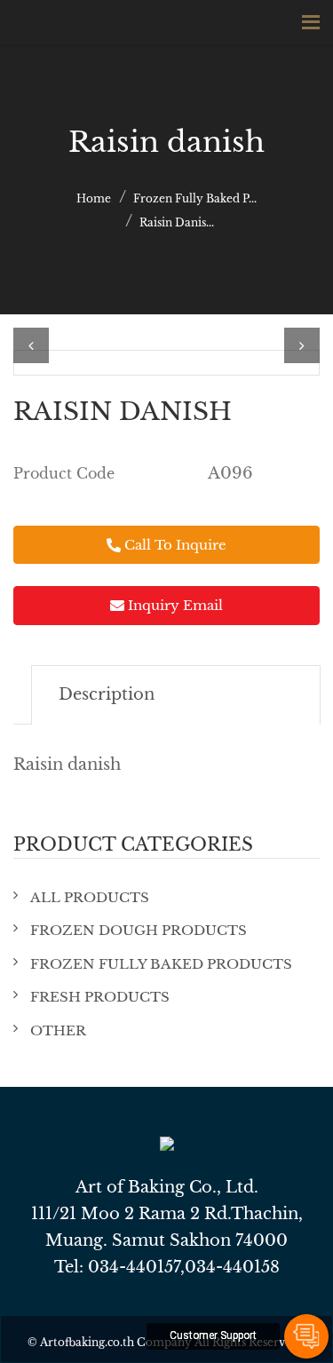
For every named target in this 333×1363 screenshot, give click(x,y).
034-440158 (232, 1267)
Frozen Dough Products (138, 930)
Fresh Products (100, 996)
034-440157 (134, 1267)
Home (93, 198)
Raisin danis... (176, 222)
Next (302, 345)
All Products (89, 897)
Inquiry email (173, 605)
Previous (31, 345)
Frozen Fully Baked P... (195, 198)
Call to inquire (173, 544)
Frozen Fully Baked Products (161, 963)
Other (58, 1030)
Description (107, 694)
